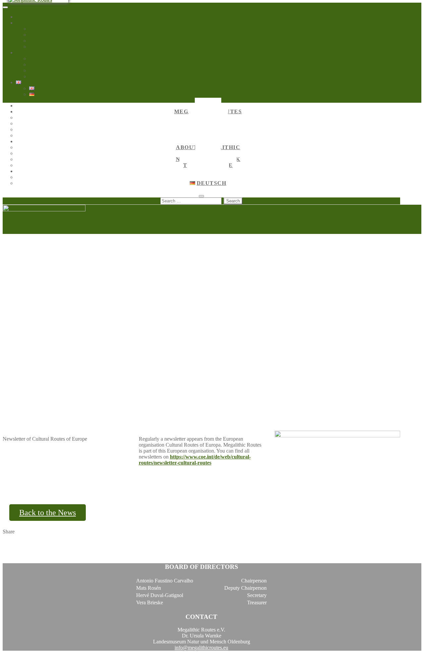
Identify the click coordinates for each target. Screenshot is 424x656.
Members (39, 34)
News (35, 64)
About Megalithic (47, 58)
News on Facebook (49, 70)
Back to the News (47, 512)
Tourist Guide (43, 76)
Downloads (41, 40)
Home (22, 17)
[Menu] (5, 7)
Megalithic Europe (35, 52)
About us (38, 28)
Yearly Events (43, 46)
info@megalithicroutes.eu (201, 647)
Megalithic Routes (35, 23)
